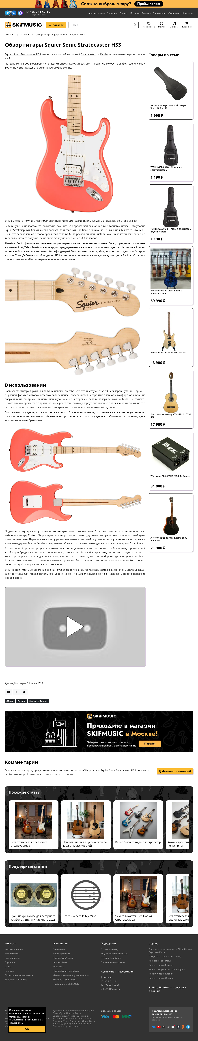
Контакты (188, 13)
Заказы (174, 26)
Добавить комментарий (175, 771)
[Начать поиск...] (135, 24)
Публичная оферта (111, 958)
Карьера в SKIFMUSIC (64, 979)
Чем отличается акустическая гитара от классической (85, 843)
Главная (9, 34)
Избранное (149, 26)
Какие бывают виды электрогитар (138, 842)
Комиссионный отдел (160, 960)
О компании (159, 13)
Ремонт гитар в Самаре (161, 978)
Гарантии (10, 962)
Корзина (187, 26)
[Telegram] (7, 12)
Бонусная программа (16, 979)
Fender (104, 54)
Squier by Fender (38, 701)
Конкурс (9, 971)
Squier (41, 67)
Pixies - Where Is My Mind (79, 916)
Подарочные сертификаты (19, 975)
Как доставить (12, 958)
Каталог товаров (14, 949)
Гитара (21, 701)
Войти (161, 26)
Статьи (25, 34)
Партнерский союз (63, 958)
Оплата (124, 13)
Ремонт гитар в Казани (161, 973)
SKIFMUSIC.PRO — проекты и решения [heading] (167, 989)
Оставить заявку (110, 949)
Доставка (112, 13)
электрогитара (119, 220)
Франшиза (174, 13)
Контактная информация (117, 971)
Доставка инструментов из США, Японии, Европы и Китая (170, 951)
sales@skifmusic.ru (38, 15)
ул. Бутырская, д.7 (109, 981)
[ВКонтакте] (13, 12)
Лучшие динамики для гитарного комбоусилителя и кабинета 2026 (33, 917)
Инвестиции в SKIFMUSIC (66, 983)
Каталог (58, 24)
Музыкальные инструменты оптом (70, 975)
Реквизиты (58, 966)
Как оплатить (12, 953)
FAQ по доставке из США (114, 953)
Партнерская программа (66, 971)
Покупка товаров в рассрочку (165, 956)
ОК (27, 1029)
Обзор (9, 701)
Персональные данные (113, 962)
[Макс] (20, 12)
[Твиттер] (24, 692)
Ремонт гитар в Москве (161, 965)
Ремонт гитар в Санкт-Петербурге (167, 969)
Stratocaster (88, 54)
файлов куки (15, 1022)
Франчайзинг (60, 962)
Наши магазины (96, 13)
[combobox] (103, 25)
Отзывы (146, 13)
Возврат (135, 13)
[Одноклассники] (16, 692)
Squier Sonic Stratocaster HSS (23, 54)
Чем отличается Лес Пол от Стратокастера (29, 843)
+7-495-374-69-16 (38, 11)
